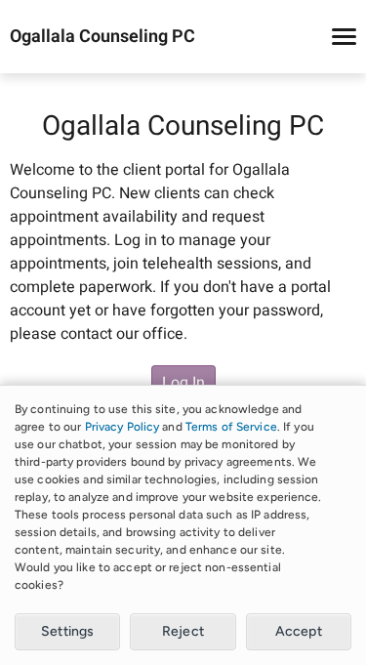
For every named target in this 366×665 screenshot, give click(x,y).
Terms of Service (231, 427)
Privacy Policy (122, 427)
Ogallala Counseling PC (102, 37)
